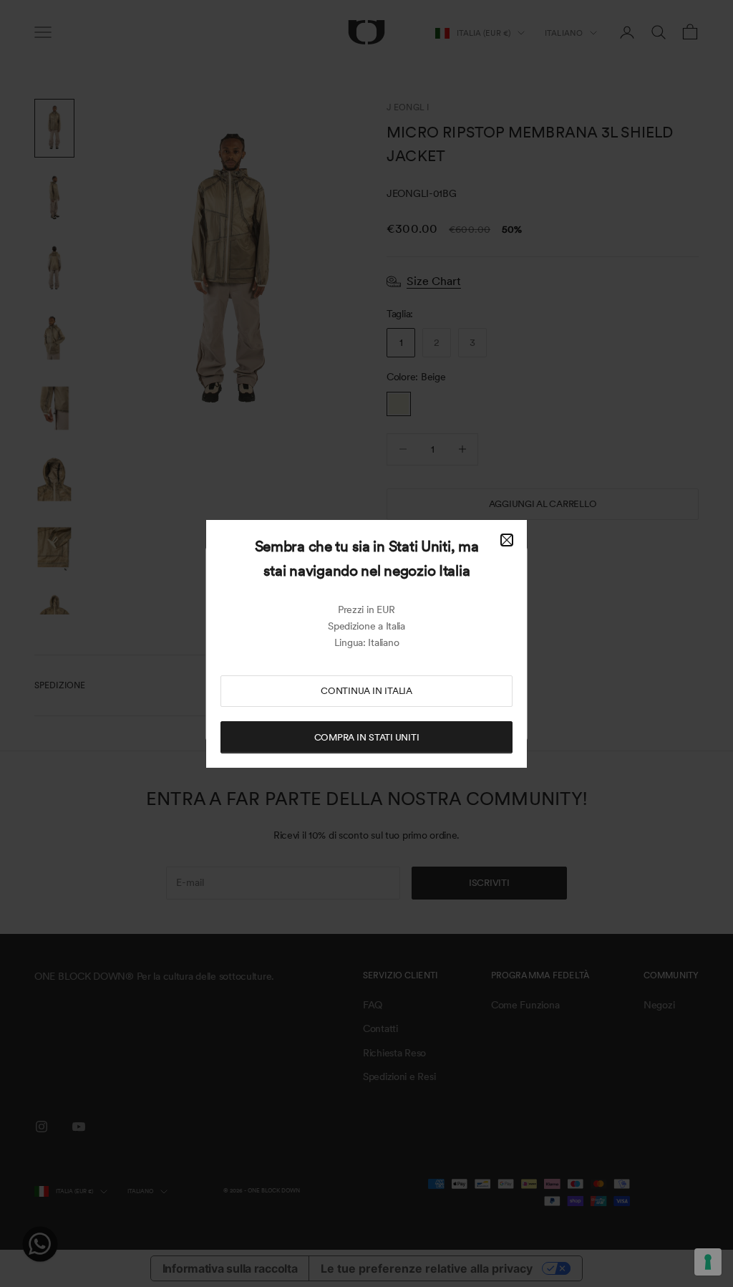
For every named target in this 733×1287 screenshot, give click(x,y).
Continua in (366, 690)
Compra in (366, 737)
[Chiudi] (507, 540)
